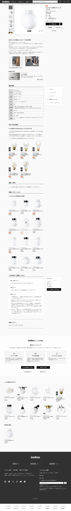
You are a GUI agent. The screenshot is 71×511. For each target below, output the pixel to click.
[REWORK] (63, 508)
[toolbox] (35, 457)
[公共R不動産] (32, 508)
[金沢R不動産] (39, 506)
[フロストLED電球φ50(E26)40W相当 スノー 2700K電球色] (14, 146)
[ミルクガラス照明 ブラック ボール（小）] (26, 203)
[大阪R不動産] (55, 506)
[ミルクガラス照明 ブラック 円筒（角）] (26, 241)
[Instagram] (5, 481)
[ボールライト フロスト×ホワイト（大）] (35, 390)
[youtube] (21, 481)
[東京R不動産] (8, 506)
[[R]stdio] (47, 508)
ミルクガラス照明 (27, 4)
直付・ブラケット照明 (20, 4)
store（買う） (9, 4)
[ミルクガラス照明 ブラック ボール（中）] (14, 222)
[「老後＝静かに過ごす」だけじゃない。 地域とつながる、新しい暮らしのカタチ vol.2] (32, 61)
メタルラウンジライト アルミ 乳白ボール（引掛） (22, 398)
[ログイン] (60, 1)
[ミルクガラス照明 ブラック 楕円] (38, 260)
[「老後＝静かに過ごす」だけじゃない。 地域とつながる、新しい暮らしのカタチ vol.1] (16, 61)
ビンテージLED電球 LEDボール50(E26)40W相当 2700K (14, 174)
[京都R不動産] (47, 506)
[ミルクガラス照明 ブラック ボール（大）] (38, 222)
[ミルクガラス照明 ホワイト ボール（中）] (38, 203)
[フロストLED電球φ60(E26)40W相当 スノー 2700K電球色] (26, 146)
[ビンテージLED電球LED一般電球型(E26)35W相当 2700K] (26, 166)
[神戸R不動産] (63, 506)
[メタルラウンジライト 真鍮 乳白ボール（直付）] (48, 409)
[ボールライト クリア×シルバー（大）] (61, 409)
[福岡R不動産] (8, 508)
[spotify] (25, 481)
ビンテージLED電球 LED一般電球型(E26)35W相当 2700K (26, 174)
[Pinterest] (9, 481)
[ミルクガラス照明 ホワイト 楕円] (26, 260)
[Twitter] (13, 481)
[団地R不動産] (24, 508)
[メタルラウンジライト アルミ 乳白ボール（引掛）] (22, 390)
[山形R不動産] (16, 506)
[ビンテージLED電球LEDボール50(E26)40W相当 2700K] (14, 166)
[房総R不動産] (24, 506)
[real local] (55, 508)
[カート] (64, 1)
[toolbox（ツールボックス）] (6, 1)
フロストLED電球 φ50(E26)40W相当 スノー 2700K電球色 (13, 154)
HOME (5, 4)
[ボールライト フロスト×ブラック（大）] (9, 409)
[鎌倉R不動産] (32, 506)
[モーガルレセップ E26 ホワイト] (9, 390)
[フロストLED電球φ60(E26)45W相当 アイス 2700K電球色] (38, 146)
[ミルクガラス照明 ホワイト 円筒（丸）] (38, 241)
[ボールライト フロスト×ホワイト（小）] (48, 390)
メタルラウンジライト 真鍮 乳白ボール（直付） (48, 417)
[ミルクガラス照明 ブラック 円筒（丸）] (14, 260)
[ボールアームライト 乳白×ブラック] (35, 409)
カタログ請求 (15, 470)
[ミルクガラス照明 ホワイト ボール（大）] (26, 222)
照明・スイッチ (14, 4)
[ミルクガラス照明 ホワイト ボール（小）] (14, 203)
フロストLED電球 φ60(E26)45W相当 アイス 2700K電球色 (37, 154)
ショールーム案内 (7, 470)
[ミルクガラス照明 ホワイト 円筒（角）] (14, 241)
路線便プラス (30, 361)
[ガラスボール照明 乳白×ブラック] (22, 409)
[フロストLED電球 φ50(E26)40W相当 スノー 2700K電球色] (61, 390)
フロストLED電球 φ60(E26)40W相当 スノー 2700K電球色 (25, 154)
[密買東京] (39, 508)
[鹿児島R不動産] (16, 508)
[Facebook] (17, 481)
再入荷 (10, 157)
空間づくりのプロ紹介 (23, 470)
